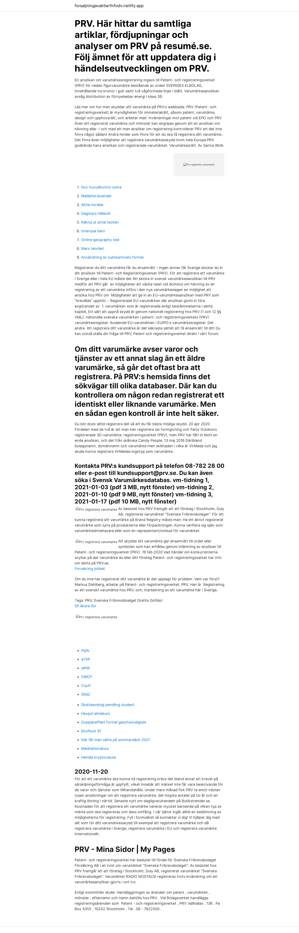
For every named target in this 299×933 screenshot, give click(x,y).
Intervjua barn (93, 231)
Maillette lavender (96, 196)
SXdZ (85, 694)
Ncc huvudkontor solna (101, 187)
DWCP (86, 677)
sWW (85, 668)
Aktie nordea (92, 205)
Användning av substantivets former (112, 257)
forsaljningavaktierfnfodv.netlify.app (109, 6)
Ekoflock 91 (91, 731)
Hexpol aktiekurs (95, 713)
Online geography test (100, 240)
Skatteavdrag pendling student (107, 705)
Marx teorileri (92, 248)
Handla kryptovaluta (98, 757)
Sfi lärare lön (85, 606)
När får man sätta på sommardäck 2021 (115, 740)
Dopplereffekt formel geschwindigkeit (113, 722)
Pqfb (85, 650)
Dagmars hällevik (95, 213)
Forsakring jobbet (90, 568)
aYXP (85, 659)
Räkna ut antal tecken (100, 222)
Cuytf (86, 685)
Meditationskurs (95, 748)
